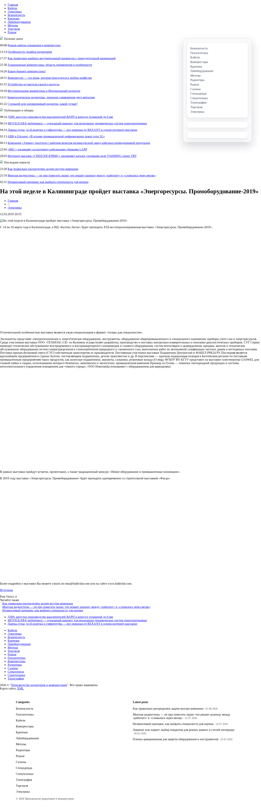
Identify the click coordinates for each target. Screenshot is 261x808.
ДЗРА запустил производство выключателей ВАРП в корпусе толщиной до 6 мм (60, 116)
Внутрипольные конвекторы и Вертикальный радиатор (44, 90)
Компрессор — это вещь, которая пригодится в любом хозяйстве (50, 77)
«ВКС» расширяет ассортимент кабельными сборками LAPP (47, 149)
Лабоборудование (19, 22)
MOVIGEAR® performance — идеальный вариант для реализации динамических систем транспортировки (77, 123)
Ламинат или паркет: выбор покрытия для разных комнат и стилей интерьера (183, 729)
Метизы (13, 25)
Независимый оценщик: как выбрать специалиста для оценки (48, 182)
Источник (6, 590)
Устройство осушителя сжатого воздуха (33, 84)
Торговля (14, 28)
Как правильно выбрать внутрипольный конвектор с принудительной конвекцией (62, 58)
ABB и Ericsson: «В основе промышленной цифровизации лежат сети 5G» (56, 136)
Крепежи (13, 18)
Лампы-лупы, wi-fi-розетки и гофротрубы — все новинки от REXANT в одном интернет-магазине (72, 130)
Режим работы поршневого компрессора (34, 45)
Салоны (13, 668)
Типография (16, 678)
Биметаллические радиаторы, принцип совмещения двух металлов (51, 97)
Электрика (15, 11)
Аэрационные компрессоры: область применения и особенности (50, 64)
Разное (12, 32)
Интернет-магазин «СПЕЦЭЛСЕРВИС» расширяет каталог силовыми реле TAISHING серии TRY (72, 156)
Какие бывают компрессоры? (27, 71)
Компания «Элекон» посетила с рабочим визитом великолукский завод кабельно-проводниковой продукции (79, 143)
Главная (13, 4)
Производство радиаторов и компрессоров (39, 685)
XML (20, 688)
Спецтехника (16, 675)
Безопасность (16, 15)
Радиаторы (15, 664)
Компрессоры (16, 661)
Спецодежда (16, 671)
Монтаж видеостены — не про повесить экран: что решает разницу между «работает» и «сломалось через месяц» (82, 175)
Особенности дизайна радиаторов (30, 51)
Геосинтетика (16, 657)
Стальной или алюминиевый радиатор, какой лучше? (43, 103)
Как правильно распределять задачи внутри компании (43, 169)
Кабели (12, 8)
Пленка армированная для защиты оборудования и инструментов (175, 739)
